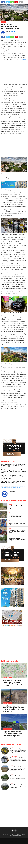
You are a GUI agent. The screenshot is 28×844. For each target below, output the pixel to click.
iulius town (14, 487)
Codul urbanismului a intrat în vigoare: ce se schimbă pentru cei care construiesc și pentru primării (13, 465)
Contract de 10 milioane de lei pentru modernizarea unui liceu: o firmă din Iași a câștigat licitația (13, 477)
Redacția (12, 31)
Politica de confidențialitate (14, 835)
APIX (17, 841)
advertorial (18, 486)
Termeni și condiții (20, 834)
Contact (13, 834)
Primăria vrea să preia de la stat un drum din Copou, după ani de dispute (13, 482)
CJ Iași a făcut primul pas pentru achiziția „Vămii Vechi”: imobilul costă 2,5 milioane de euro (14, 471)
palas (18, 487)
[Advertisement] (14, 72)
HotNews (23, 59)
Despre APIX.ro (6, 834)
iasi (22, 486)
